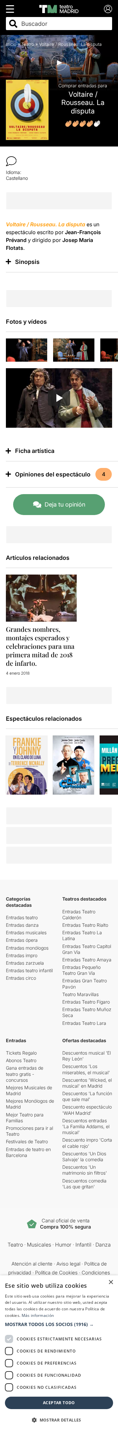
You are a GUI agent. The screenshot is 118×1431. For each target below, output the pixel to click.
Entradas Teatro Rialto (85, 925)
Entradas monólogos (27, 948)
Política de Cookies (56, 1272)
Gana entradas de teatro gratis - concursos (24, 1073)
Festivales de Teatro (27, 1141)
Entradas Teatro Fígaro (86, 1002)
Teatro (27, 44)
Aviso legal (68, 1264)
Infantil (83, 1244)
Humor (63, 1244)
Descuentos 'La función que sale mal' (87, 1096)
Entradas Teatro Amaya (86, 959)
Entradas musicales (26, 932)
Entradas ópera (22, 940)
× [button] (110, 1282)
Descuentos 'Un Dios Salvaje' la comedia (84, 1156)
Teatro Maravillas (80, 994)
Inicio (11, 44)
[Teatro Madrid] (58, 9)
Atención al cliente (31, 1264)
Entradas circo (21, 978)
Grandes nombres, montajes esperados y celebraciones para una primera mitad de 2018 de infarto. (40, 646)
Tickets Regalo (21, 1053)
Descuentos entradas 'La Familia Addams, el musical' (85, 1126)
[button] (59, 1324)
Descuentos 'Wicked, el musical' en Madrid (87, 1083)
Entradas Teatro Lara (84, 1023)
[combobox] (65, 24)
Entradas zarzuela (25, 963)
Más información (38, 1315)
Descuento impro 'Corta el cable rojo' (87, 1142)
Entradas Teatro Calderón (78, 914)
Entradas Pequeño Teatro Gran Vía (81, 970)
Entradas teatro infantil (29, 970)
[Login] (108, 9)
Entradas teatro (22, 917)
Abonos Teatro (21, 1060)
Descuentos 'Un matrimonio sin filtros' (84, 1170)
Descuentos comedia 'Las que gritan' (84, 1183)
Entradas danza (22, 925)
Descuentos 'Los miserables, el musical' (86, 1069)
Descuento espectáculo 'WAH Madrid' (87, 1109)
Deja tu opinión (65, 504)
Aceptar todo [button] (59, 1402)
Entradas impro (21, 955)
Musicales (39, 1244)
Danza (103, 1244)
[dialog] (59, 1353)
